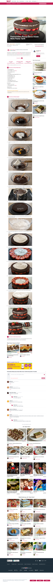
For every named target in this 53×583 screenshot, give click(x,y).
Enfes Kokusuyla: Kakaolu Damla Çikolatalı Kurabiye (12, 355)
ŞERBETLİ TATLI (9, 551)
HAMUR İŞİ (8, 522)
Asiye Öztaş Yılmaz (13, 392)
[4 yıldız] (39, 46)
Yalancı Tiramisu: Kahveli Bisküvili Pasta (33, 443)
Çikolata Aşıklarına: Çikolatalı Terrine (38, 524)
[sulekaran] (8, 387)
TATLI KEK (21, 353)
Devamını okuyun (38, 54)
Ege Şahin (38, 50)
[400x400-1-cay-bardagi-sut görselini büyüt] (15, 85)
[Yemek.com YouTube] (39, 560)
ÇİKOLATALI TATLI (35, 522)
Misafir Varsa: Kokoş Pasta (25, 456)
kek (24, 56)
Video (18, 1)
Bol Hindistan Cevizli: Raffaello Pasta (38, 457)
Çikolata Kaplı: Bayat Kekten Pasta (13, 456)
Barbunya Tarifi (18, 3)
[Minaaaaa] (8, 382)
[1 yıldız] (35, 46)
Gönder (43, 378)
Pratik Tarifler (8, 3)
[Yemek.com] (9, 1)
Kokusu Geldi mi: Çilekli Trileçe (12, 509)
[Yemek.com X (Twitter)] (42, 560)
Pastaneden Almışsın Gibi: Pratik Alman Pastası (38, 101)
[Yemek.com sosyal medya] (25, 568)
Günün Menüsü (21, 1)
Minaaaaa (11, 381)
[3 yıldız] (38, 46)
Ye (25, 1)
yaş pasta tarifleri (20, 53)
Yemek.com (15, 396)
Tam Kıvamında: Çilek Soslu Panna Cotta (39, 510)
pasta (19, 52)
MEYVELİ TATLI (9, 508)
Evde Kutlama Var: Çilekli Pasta (38, 86)
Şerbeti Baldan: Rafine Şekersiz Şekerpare (12, 553)
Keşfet (30, 1)
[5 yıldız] (41, 46)
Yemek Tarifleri (14, 1)
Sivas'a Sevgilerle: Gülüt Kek (25, 354)
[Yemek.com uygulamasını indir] (10, 561)
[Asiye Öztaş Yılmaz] (8, 393)
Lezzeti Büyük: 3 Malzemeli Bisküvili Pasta (14, 443)
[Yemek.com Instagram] (35, 560)
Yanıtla (10, 389)
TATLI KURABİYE (9, 353)
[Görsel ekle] (44, 374)
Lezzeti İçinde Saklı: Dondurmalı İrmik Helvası (12, 538)
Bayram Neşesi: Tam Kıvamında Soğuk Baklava (25, 553)
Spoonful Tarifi (14, 3)
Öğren (27, 1)
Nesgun (11, 414)
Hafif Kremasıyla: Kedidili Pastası (38, 115)
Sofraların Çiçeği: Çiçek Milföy (25, 523)
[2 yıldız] (37, 46)
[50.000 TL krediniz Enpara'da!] (19, 366)
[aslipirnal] (8, 401)
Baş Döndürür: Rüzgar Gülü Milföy (13, 523)
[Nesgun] (8, 415)
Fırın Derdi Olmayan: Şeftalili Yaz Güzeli (25, 510)
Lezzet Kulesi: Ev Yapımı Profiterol (39, 538)
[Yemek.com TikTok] (37, 560)
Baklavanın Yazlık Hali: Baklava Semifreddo (25, 538)
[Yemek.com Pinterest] (45, 560)
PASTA (34, 71)
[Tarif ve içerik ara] (37, 1)
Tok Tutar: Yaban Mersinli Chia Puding (38, 553)
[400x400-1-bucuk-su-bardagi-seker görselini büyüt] (16, 70)
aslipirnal (11, 400)
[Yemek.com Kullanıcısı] (8, 410)
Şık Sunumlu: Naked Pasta (37, 72)
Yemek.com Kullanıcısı (13, 409)
